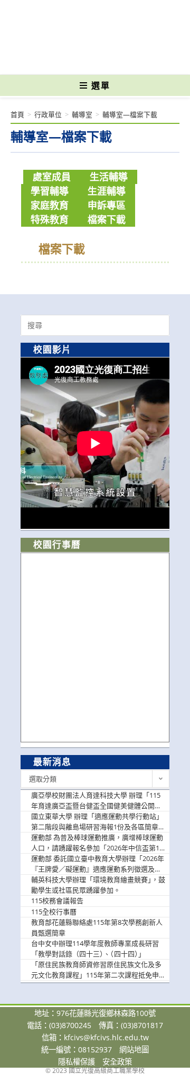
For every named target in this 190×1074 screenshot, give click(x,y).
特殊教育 (50, 219)
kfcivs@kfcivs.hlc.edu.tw (106, 1037)
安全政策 (117, 1062)
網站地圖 (134, 1049)
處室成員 (52, 176)
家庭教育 (50, 205)
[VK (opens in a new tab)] (112, 59)
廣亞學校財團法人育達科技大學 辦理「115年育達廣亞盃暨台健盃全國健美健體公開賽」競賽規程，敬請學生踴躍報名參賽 (98, 800)
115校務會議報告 (57, 900)
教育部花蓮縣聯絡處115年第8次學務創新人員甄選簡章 (97, 927)
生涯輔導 (107, 191)
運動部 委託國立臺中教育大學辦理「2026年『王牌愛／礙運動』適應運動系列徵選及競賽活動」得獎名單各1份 (97, 864)
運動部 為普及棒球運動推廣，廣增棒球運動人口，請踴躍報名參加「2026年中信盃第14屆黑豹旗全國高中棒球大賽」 (97, 843)
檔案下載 (107, 219)
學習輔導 (50, 191)
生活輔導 (109, 176)
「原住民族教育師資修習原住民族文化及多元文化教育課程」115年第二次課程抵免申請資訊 (98, 970)
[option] (95, 443)
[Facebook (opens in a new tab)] (76, 59)
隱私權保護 (76, 1062)
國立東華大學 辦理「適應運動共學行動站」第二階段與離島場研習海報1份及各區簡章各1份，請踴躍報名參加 (98, 821)
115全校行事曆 (54, 911)
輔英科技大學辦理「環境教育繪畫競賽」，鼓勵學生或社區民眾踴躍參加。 (98, 885)
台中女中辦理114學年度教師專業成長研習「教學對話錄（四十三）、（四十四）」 (95, 948)
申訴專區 (107, 205)
